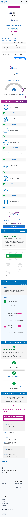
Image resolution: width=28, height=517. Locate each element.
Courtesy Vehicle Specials (7, 489)
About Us (3, 499)
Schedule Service (18, 483)
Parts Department (18, 489)
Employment (4, 505)
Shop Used (4, 483)
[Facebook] (2, 468)
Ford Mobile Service (19, 487)
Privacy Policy (14, 514)
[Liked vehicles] (22, 2)
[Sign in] (24, 2)
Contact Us (4, 501)
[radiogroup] (4, 514)
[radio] (2, 514)
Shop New (4, 485)
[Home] (4, 2)
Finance (3, 487)
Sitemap (9, 514)
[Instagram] (2, 477)
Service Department (19, 485)
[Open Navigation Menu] (26, 2)
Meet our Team (5, 503)
